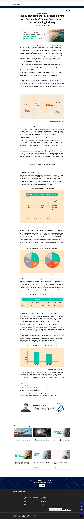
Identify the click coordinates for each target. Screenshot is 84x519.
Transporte (25, 4)
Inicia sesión (58, 1)
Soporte (64, 4)
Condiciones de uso (43, 514)
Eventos (42, 504)
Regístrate (42, 485)
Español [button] (67, 1)
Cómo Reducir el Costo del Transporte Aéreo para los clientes (22, 441)
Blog (24, 498)
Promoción (43, 505)
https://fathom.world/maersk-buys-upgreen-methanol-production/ (34, 389)
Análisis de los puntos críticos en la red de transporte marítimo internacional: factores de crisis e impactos (22, 463)
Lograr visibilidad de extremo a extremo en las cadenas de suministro (42, 441)
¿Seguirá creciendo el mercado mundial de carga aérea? (61, 463)
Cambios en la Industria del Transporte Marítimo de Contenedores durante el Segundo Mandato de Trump (61, 441)
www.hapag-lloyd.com (34, 387)
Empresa (69, 4)
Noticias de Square (26, 495)
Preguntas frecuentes (36, 497)
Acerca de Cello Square (44, 497)
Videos (25, 504)
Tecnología (44, 4)
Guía (33, 498)
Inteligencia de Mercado (27, 497)
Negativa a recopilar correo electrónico (59, 514)
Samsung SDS (43, 495)
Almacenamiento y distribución (34, 4)
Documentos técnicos (27, 500)
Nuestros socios (43, 501)
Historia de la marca (44, 500)
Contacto (34, 495)
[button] (17, 4)
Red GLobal (43, 498)
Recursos (60, 4)
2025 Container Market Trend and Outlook (41, 462)
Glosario (25, 501)
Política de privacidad (50, 514)
